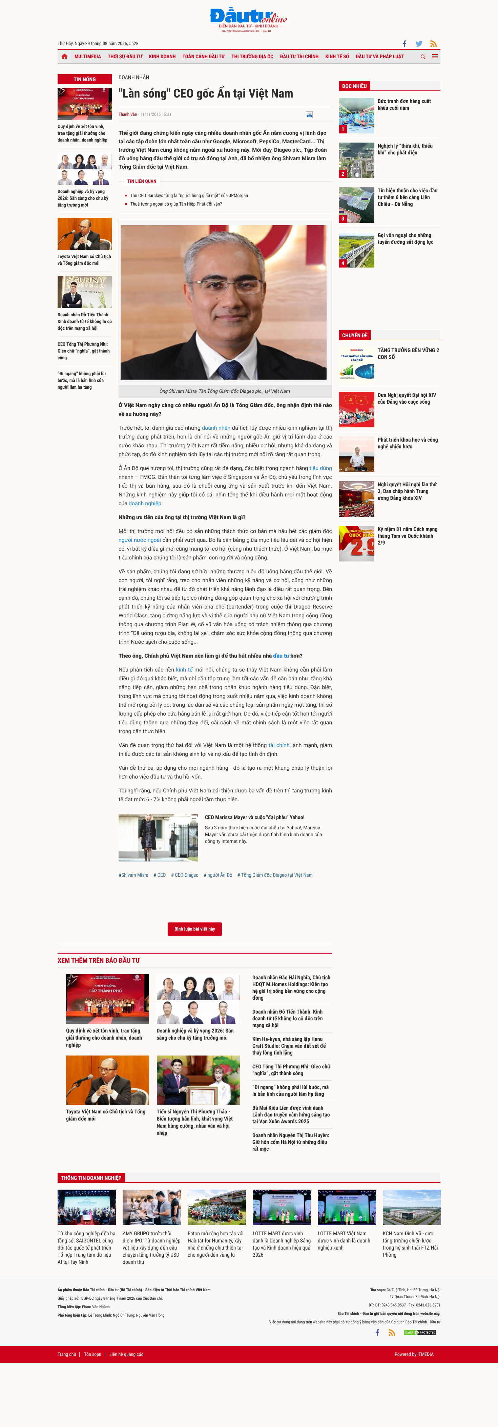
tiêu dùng (321, 468)
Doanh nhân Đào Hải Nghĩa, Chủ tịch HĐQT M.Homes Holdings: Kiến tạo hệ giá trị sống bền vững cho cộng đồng (291, 987)
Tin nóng (85, 79)
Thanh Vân (128, 114)
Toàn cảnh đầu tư (204, 57)
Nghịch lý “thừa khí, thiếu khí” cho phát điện (405, 149)
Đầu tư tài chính (299, 57)
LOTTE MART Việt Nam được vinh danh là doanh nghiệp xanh (344, 1240)
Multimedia (88, 57)
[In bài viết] (309, 114)
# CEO (159, 875)
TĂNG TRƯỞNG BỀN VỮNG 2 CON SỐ (408, 353)
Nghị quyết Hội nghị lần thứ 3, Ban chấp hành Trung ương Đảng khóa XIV (407, 491)
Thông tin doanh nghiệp (91, 1178)
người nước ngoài (140, 540)
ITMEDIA (425, 1354)
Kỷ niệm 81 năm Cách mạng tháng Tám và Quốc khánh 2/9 (408, 536)
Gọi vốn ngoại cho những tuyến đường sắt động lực (406, 238)
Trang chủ (67, 1354)
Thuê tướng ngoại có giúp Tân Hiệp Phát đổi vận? (176, 204)
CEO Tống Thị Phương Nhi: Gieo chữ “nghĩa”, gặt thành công (84, 351)
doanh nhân (216, 428)
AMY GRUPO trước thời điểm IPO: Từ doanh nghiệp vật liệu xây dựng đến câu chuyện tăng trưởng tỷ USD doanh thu (152, 1247)
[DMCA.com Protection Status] (420, 1332)
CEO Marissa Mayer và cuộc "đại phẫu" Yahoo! (255, 817)
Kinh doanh (162, 57)
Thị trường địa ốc (252, 57)
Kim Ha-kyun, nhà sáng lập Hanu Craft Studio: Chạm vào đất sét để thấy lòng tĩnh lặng (289, 1046)
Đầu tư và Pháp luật (380, 57)
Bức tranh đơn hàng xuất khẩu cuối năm (404, 104)
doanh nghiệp (145, 503)
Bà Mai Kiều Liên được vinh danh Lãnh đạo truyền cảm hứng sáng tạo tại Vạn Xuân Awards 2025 (291, 1115)
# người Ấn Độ (218, 875)
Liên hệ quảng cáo (126, 1354)
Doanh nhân (134, 77)
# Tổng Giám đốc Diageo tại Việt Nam (275, 875)
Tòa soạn (92, 1354)
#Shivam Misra (133, 875)
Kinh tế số (337, 57)
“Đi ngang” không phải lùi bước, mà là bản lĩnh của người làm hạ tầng (82, 380)
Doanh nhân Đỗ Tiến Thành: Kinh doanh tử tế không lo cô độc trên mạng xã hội (85, 321)
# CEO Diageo (185, 875)
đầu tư (281, 656)
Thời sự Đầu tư (125, 57)
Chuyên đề (355, 335)
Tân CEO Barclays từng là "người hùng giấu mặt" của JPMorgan (189, 195)
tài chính (279, 745)
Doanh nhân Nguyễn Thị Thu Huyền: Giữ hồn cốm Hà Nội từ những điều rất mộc (290, 1142)
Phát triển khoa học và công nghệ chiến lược (408, 443)
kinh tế (184, 669)
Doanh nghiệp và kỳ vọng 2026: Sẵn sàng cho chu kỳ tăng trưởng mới (83, 198)
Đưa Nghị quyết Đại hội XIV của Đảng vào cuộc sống (407, 398)
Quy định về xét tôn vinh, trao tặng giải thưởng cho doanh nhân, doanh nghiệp (82, 133)
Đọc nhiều (354, 86)
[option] (86, 1228)
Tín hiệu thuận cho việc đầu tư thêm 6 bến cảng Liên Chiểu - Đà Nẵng (408, 197)
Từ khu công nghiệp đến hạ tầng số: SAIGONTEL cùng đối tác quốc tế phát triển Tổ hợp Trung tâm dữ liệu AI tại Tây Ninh (87, 1247)
